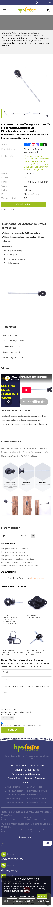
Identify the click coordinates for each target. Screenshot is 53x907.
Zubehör (9, 718)
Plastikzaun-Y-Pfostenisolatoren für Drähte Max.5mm (13, 652)
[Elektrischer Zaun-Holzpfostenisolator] (37, 601)
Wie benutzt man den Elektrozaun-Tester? (26, 823)
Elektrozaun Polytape (15, 795)
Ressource (40, 778)
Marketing (46, 901)
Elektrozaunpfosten (14, 802)
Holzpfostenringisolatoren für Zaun (18, 559)
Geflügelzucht (32, 770)
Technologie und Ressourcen (26, 774)
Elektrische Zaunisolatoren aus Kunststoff (21, 35)
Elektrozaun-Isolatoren (29, 33)
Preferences (34, 901)
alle (14, 33)
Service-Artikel (35, 725)
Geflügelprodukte (13, 787)
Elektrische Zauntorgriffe (37, 802)
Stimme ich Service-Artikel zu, (21, 725)
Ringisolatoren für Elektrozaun (15, 555)
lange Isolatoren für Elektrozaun (16, 562)
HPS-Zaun (21, 766)
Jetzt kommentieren (37, 578)
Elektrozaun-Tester (14, 791)
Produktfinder (14, 778)
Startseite (6, 33)
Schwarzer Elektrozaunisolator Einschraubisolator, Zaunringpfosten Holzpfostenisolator (9, 619)
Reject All (12, 896)
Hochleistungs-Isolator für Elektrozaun (19, 565)
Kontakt (26, 782)
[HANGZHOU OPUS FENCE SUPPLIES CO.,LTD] (26, 10)
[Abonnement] (47, 843)
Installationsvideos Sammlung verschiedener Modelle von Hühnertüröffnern (26, 811)
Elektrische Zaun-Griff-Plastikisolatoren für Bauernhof (35, 652)
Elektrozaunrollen (35, 795)
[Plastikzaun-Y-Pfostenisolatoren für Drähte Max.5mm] (13, 637)
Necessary (11, 901)
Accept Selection (27, 896)
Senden (12, 730)
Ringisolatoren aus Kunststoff (15, 548)
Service (28, 778)
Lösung (18, 770)
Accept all (42, 896)
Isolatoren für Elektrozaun (13, 552)
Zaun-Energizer (37, 766)
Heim (10, 766)
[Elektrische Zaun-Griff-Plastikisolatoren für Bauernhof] (37, 637)
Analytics (22, 901)
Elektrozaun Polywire (37, 791)
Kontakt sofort (23, 204)
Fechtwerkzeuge (13, 799)
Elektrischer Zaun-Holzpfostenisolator (33, 616)
